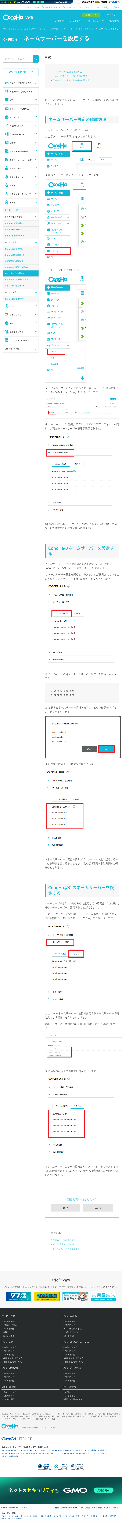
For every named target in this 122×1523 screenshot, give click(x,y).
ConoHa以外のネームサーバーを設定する (72, 80)
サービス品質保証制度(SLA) (98, 1416)
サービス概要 (50, 1418)
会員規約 (4, 1414)
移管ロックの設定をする (64, 1239)
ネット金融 (103, 1516)
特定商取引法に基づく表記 (55, 1416)
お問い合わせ (113, 20)
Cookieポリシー (28, 1418)
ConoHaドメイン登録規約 (20, 1414)
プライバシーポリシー (11, 1418)
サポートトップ (10, 28)
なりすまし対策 (98, 1453)
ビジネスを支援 (45, 1516)
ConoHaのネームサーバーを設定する (70, 75)
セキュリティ (58, 1516)
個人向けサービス (7, 1518)
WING (29, 7)
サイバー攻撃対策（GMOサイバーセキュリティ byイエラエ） (38, 1453)
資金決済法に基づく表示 (77, 1416)
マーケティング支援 (72, 1516)
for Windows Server (51, 7)
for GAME (67, 7)
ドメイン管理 (84, 28)
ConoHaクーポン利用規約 (63, 1414)
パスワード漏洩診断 (55, 1450)
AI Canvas (78, 7)
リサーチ (85, 1516)
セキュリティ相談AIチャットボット (95, 1450)
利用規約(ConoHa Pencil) (20, 1416)
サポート (115, 7)
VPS (37, 7)
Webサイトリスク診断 (72, 1450)
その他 (18, 1518)
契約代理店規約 (37, 1416)
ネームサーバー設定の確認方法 (67, 71)
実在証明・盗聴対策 (8, 1453)
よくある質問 (76, 20)
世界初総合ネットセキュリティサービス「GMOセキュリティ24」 (23, 1450)
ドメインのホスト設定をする (66, 1248)
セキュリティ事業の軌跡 (9, 1456)
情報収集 (94, 1516)
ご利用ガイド (61, 20)
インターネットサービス (9, 1516)
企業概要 (39, 1418)
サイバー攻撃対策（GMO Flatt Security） (76, 1453)
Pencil (89, 7)
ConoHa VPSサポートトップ (33, 28)
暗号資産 (113, 1516)
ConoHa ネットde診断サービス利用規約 (90, 1414)
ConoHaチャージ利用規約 (41, 1414)
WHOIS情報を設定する (63, 1244)
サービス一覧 (101, 7)
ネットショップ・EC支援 (29, 1516)
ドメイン (70, 28)
